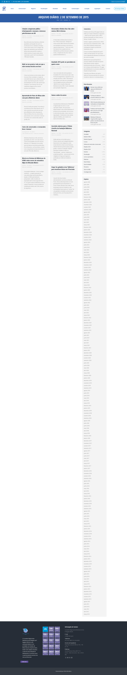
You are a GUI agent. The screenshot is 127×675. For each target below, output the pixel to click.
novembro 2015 (88, 503)
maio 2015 (86, 518)
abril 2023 (86, 282)
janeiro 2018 (87, 438)
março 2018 (87, 433)
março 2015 (87, 523)
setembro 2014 (87, 538)
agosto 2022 (87, 302)
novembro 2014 (88, 533)
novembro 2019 (88, 383)
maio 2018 (86, 428)
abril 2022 (86, 312)
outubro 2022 (87, 297)
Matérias (24, 36)
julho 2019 (86, 393)
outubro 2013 (87, 566)
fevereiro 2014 (87, 556)
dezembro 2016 (88, 471)
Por (29, 36)
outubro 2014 (87, 536)
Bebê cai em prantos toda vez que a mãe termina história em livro (33, 65)
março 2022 (87, 315)
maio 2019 (86, 398)
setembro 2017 (87, 448)
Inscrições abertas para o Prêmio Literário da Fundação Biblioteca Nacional (61, 128)
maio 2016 (86, 488)
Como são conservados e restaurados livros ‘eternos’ (34, 128)
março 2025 (87, 224)
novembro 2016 (88, 473)
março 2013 (87, 584)
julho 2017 (86, 453)
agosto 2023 (87, 272)
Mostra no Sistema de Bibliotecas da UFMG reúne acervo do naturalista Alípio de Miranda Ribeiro (33, 160)
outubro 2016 (87, 476)
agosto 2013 (87, 571)
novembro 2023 (88, 265)
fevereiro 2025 (87, 227)
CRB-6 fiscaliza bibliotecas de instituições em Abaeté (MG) (97, 103)
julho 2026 (86, 184)
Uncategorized (25, 131)
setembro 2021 (87, 330)
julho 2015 (86, 513)
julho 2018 (86, 423)
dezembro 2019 (88, 380)
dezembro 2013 (88, 561)
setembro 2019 (87, 388)
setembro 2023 (87, 270)
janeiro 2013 (87, 589)
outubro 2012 (87, 596)
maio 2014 (86, 549)
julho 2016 (86, 483)
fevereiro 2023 (87, 287)
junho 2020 (86, 365)
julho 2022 (86, 305)
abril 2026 (86, 192)
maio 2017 (86, 458)
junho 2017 (86, 456)
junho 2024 (86, 247)
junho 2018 (86, 425)
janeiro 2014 (87, 559)
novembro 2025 (88, 204)
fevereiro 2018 (87, 435)
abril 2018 (86, 430)
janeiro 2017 (87, 468)
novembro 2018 (88, 413)
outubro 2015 (87, 506)
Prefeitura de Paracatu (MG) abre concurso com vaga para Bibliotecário (97, 110)
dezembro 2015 (88, 501)
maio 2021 (86, 340)
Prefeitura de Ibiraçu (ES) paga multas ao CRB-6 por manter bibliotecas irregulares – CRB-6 (94, 33)
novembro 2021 (88, 325)
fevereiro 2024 (87, 257)
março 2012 (87, 614)
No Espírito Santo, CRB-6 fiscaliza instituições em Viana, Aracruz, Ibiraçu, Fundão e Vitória (93, 37)
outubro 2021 (87, 327)
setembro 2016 (87, 478)
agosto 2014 (87, 541)
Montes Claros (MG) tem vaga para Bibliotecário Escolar (96, 89)
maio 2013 (86, 579)
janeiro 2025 (87, 230)
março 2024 (87, 255)
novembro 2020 (88, 355)
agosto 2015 (87, 511)
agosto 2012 (87, 601)
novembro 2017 (88, 443)
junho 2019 (86, 395)
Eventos (24, 165)
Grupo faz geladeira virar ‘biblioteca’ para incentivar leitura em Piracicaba (62, 168)
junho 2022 (86, 307)
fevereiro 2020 (87, 375)
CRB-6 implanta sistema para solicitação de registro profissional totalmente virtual (92, 47)
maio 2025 (86, 219)
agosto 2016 (87, 481)
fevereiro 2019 (87, 405)
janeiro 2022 (87, 320)
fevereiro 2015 (87, 526)
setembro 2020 (87, 360)
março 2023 (87, 285)
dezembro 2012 (88, 591)
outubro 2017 (87, 446)
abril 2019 (86, 400)
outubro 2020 (87, 358)
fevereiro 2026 (87, 197)
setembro (66, 20)
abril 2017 (86, 461)
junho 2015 (86, 516)
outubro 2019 (87, 385)
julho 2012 (86, 604)
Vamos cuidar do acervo (58, 95)
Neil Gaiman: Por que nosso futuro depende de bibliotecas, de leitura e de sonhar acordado (94, 55)
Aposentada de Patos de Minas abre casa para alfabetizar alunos (33, 96)
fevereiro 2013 (87, 586)
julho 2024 (86, 245)
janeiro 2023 (87, 290)
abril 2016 (86, 491)
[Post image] (86, 89)
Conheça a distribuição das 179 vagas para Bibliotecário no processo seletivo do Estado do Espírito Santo (94, 69)
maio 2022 (86, 310)
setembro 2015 (87, 508)
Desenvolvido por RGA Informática (63, 671)
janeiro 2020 (87, 378)
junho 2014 (86, 546)
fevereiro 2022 (87, 317)
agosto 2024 (87, 242)
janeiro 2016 (87, 498)
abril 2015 (86, 521)
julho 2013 (86, 574)
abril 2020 (86, 370)
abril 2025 (86, 222)
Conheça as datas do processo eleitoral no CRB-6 (97, 96)
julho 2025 (86, 214)
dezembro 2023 (88, 262)
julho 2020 (86, 363)
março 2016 (87, 493)
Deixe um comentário (27, 37)
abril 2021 (86, 343)
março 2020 (87, 373)
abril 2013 (86, 581)
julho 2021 (86, 335)
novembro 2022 (88, 295)
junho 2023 (86, 277)
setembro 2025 (87, 209)
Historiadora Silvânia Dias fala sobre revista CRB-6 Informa (62, 30)
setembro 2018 (87, 418)
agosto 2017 (87, 451)
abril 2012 (86, 611)
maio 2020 (86, 368)
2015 (61, 20)
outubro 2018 (87, 415)
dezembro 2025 (88, 202)
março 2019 (87, 403)
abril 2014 (86, 551)
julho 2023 (86, 275)
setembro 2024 (87, 240)
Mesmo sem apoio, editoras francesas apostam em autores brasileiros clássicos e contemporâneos (94, 75)
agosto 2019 (87, 390)
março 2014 (87, 554)
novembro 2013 (88, 564)
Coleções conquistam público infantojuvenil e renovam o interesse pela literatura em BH (34, 31)
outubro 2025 (87, 207)
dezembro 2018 (88, 410)
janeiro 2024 (87, 260)
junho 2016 (86, 486)
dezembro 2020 (88, 353)
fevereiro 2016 (87, 496)
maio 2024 (86, 250)
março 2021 (87, 345)
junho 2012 (86, 606)
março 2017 (87, 463)
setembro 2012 (87, 599)
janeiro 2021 (87, 350)
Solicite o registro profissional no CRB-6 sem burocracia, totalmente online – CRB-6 (94, 43)
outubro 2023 (87, 267)
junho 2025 (86, 217)
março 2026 (87, 194)
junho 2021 (86, 338)
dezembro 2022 (88, 292)
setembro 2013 (87, 569)
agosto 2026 (87, 182)
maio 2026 (86, 189)
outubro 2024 (87, 237)
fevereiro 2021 (87, 348)
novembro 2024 (88, 235)
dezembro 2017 (88, 441)
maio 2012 (86, 609)
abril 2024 (86, 252)
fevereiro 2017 (87, 466)
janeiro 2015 (87, 528)
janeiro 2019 (87, 408)
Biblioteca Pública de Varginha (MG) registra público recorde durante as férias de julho (97, 119)
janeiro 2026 (87, 199)
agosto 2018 (87, 420)
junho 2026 (86, 187)
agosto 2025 (87, 212)
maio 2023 (86, 280)
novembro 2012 (88, 594)
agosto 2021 (87, 333)
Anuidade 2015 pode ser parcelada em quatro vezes (63, 63)
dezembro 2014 (88, 531)
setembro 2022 (87, 300)
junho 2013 (86, 576)
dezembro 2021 (88, 322)
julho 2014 (86, 544)
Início (58, 20)
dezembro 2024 (88, 232)
